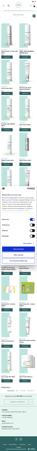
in (23, 10)
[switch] (32, 225)
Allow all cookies (18, 249)
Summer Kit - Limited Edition (8, 305)
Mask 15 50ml (24, 268)
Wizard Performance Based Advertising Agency (21, 449)
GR (35, 2)
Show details (27, 243)
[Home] (18, 5)
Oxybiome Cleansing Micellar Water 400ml (8, 268)
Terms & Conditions (13, 444)
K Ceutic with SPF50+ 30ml (8, 125)
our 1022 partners (13, 198)
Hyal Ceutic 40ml (25, 125)
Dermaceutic (4, 49)
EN (33, 2)
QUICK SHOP (7, 57)
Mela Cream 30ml (25, 160)
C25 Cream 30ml (7, 88)
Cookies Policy (22, 444)
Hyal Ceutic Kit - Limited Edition (27, 305)
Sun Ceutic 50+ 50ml (8, 377)
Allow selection (18, 255)
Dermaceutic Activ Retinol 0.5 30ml (25, 88)
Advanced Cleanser (7, 341)
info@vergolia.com (7, 423)
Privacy (5, 444)
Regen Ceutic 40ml (7, 160)
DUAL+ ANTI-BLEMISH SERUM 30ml (26, 52)
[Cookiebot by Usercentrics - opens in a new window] (27, 188)
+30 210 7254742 (13, 10)
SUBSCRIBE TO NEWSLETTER (17, 402)
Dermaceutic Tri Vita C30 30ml (9, 52)
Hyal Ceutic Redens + (26, 377)
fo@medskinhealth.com (28, 10)
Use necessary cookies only (18, 261)
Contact (29, 444)
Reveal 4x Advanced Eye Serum (27, 341)
